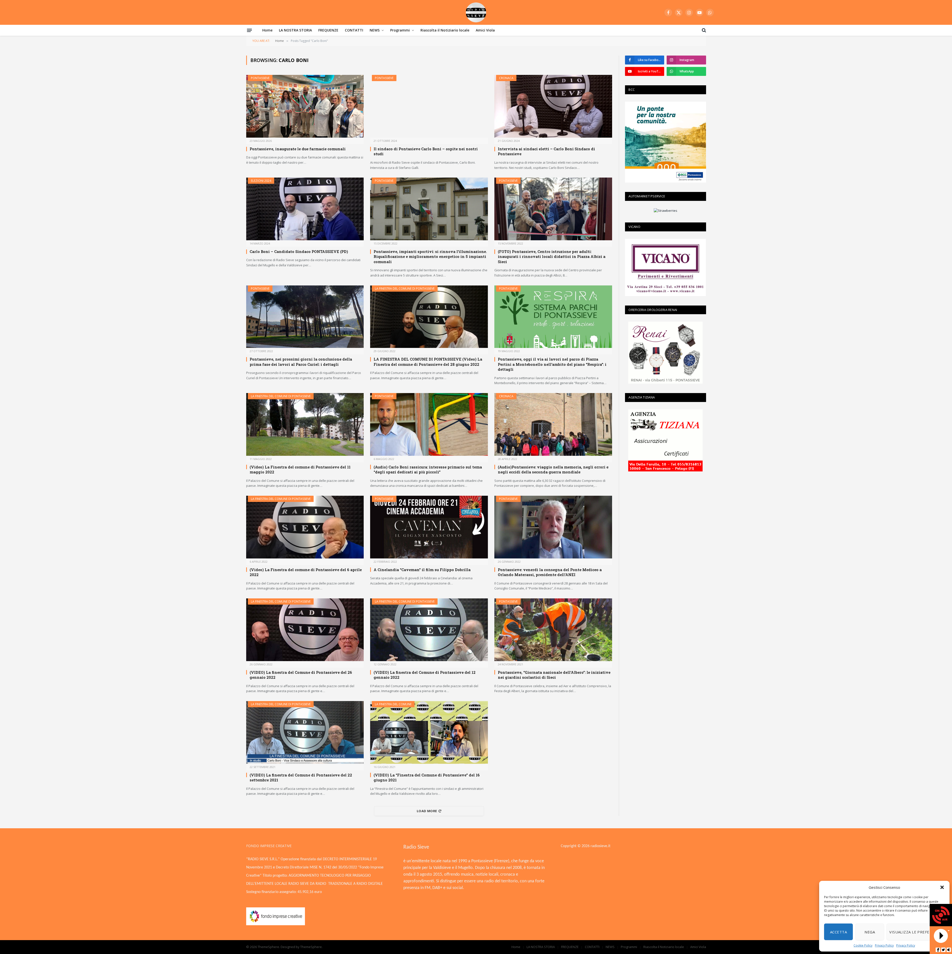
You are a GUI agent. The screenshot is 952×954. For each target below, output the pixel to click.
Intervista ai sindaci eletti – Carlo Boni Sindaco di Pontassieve (546, 151)
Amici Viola (485, 30)
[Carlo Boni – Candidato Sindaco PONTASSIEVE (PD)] (305, 209)
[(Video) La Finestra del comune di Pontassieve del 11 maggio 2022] (305, 424)
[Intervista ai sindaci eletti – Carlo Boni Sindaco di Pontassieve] (553, 106)
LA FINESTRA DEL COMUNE (393, 704)
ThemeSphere (311, 947)
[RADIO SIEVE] (476, 12)
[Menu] (249, 30)
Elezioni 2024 (261, 181)
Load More (427, 811)
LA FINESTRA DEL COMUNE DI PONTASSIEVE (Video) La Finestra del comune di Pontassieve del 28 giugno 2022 (428, 362)
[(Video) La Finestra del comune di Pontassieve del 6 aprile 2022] (305, 527)
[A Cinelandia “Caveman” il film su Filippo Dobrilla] (429, 527)
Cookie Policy (863, 945)
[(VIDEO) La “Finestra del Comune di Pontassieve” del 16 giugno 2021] (429, 732)
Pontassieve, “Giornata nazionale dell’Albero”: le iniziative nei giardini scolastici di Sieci (554, 675)
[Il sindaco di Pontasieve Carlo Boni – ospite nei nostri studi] (429, 106)
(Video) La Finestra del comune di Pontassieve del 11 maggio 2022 (300, 469)
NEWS (375, 30)
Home (267, 30)
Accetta (838, 931)
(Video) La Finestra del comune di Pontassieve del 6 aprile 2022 (306, 572)
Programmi (400, 30)
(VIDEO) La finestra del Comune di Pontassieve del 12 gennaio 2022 (425, 675)
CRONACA (506, 78)
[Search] (703, 30)
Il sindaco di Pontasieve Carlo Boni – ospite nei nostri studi (426, 151)
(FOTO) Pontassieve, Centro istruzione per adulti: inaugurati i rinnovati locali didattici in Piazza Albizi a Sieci (551, 256)
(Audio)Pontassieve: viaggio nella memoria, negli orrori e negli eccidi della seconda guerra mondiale (553, 469)
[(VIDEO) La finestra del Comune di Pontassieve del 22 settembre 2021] (305, 732)
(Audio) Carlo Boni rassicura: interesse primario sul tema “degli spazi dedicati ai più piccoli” (428, 469)
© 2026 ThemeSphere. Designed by (273, 947)
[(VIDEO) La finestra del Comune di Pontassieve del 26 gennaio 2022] (305, 629)
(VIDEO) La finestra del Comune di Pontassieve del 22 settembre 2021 (301, 777)
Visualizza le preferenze (915, 931)
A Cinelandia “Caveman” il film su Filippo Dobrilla (422, 569)
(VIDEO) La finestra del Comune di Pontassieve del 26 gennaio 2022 (301, 675)
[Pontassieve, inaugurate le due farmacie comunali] (305, 106)
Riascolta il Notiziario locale (444, 30)
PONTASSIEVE (260, 78)
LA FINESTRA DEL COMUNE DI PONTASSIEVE (405, 288)
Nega (869, 931)
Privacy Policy (884, 945)
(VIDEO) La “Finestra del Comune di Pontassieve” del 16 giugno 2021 (427, 777)
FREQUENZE (328, 30)
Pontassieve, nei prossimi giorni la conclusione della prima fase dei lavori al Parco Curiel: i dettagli (301, 362)
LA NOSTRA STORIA (295, 30)
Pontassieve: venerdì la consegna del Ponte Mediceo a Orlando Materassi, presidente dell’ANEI (550, 572)
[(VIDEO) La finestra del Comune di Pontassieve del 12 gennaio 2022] (429, 629)
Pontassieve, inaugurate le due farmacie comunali (298, 148)
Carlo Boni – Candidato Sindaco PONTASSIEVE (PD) (299, 251)
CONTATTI (354, 30)
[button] (942, 887)
